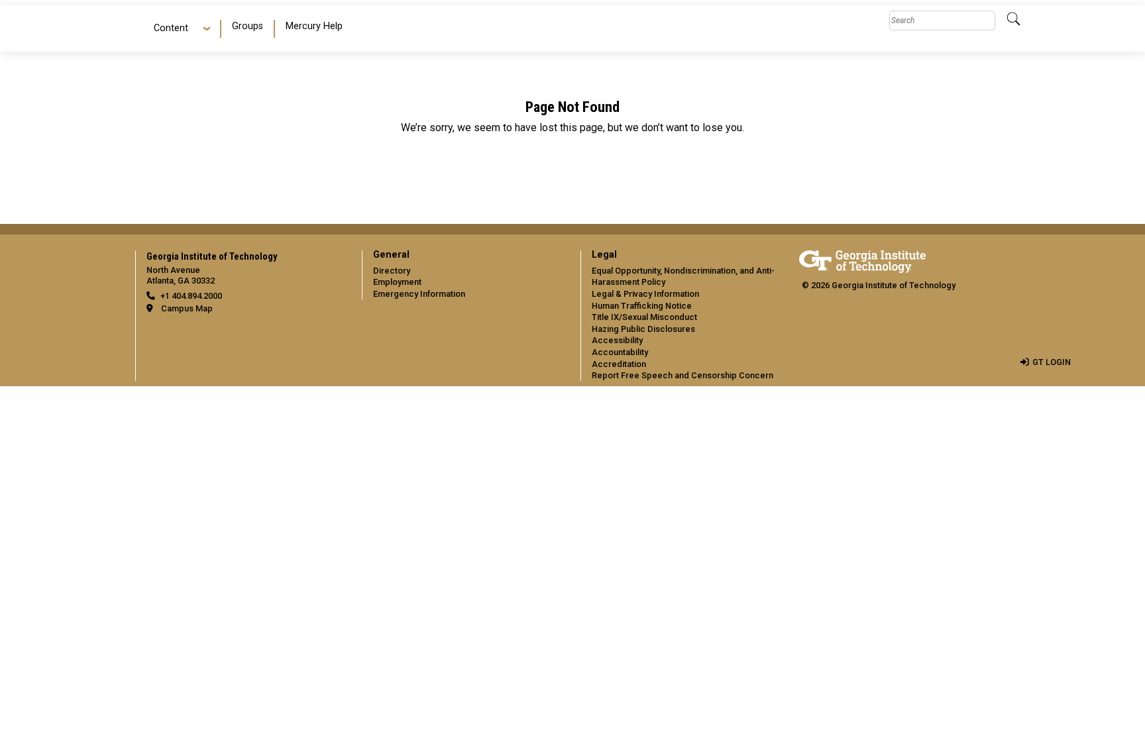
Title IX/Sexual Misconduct (644, 317)
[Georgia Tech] (862, 259)
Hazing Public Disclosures (643, 329)
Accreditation (619, 364)
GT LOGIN (1051, 362)
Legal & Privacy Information (645, 294)
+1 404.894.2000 (191, 296)
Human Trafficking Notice (642, 306)
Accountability (620, 352)
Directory (391, 271)
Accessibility (617, 340)
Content (171, 28)
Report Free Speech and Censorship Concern (682, 375)
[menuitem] (248, 28)
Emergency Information (419, 294)
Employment (397, 282)
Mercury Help (314, 26)
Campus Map (187, 308)
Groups (247, 26)
